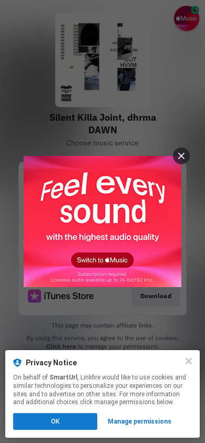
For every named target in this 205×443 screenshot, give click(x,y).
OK (55, 421)
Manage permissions (139, 421)
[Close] (188, 361)
